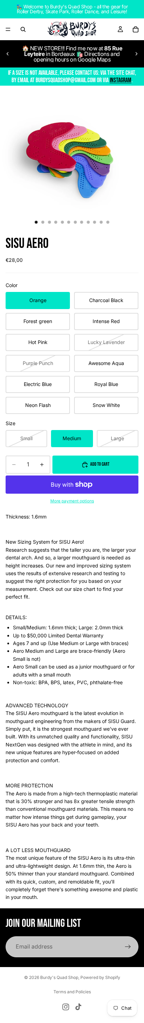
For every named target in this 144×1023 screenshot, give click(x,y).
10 (95, 222)
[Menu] (8, 29)
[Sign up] (128, 946)
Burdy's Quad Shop (59, 977)
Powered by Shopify (100, 977)
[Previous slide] (7, 54)
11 (101, 222)
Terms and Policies (72, 991)
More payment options (72, 501)
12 (108, 222)
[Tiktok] (78, 1007)
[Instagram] (66, 1007)
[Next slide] (136, 54)
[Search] (23, 29)
